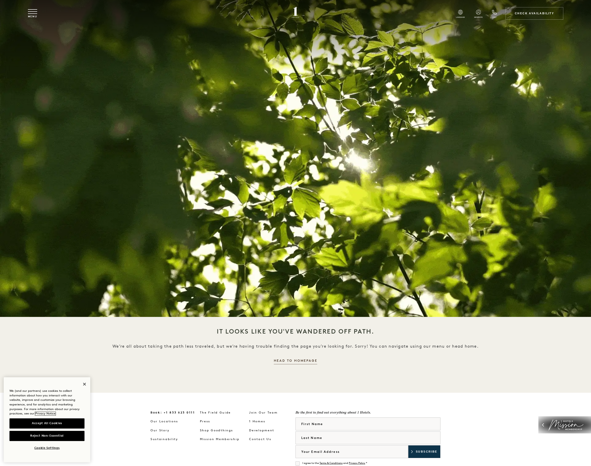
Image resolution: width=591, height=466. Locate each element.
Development (261, 430)
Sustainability (164, 439)
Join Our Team (263, 412)
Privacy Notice (45, 413)
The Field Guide (215, 412)
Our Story (160, 430)
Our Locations (164, 421)
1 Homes (257, 421)
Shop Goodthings (216, 430)
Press (205, 421)
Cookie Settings (47, 448)
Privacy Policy (357, 463)
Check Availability (534, 13)
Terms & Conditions (331, 463)
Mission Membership (220, 439)
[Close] (84, 384)
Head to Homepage (295, 361)
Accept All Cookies (47, 423)
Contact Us (260, 439)
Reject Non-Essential (47, 435)
